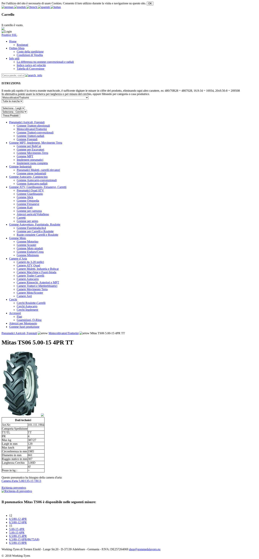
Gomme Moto (17, 238)
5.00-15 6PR (16, 532)
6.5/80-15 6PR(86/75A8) (24, 539)
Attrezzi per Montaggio (23, 323)
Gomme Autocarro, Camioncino (28, 176)
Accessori (15, 313)
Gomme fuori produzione (24, 326)
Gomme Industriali (20, 166)
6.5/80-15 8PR (18, 542)
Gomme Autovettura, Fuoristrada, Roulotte (34, 224)
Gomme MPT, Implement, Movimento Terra (35, 142)
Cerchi (13, 299)
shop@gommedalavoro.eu (144, 549)
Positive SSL (9, 35)
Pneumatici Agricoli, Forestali (27, 122)
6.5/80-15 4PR (18, 536)
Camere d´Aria (18, 258)
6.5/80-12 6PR (18, 522)
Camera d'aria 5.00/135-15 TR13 (21, 480)
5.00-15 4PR (16, 529)
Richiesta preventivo (14, 487)
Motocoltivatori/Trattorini (64, 333)
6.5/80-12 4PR (18, 519)
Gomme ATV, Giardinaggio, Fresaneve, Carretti (37, 187)
